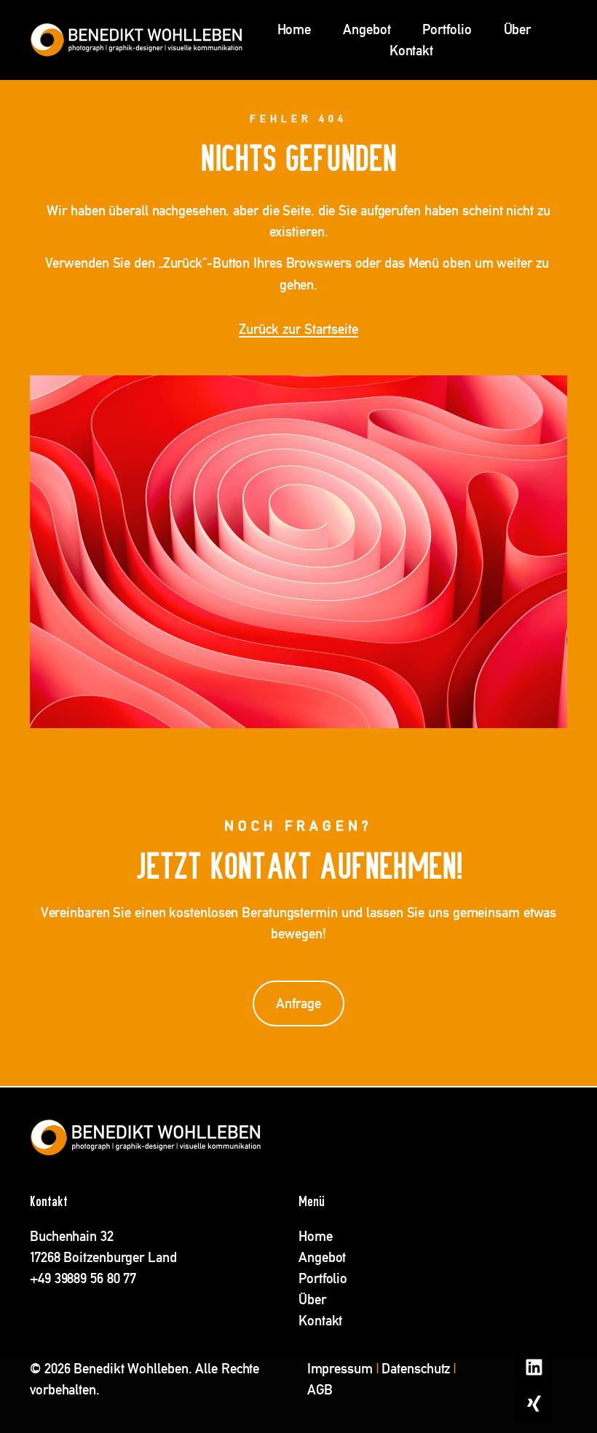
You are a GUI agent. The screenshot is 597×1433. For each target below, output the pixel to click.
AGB (320, 1389)
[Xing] (533, 1404)
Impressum (340, 1368)
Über (517, 29)
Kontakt (411, 50)
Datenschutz (415, 1368)
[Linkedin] (533, 1367)
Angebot (366, 29)
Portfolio (446, 29)
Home (294, 29)
